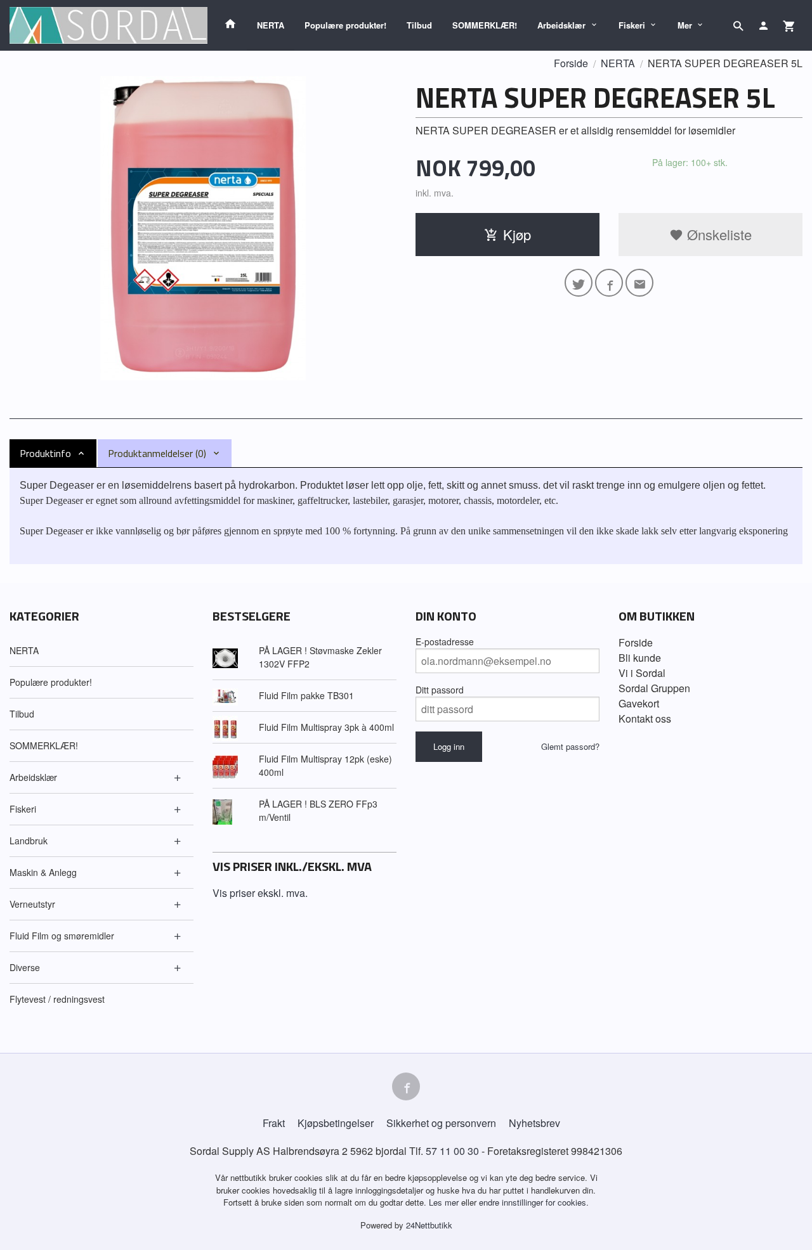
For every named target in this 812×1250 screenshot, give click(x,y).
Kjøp (517, 234)
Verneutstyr (32, 904)
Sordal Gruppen (654, 688)
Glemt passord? (570, 746)
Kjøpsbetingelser (336, 1123)
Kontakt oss (645, 718)
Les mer (445, 1202)
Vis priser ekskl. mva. (260, 893)
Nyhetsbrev (534, 1123)
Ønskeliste (717, 234)
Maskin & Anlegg (43, 872)
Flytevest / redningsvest (57, 999)
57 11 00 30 (452, 1151)
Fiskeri (632, 25)
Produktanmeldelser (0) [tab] (157, 453)
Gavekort (639, 703)
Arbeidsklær (561, 25)
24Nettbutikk (429, 1225)
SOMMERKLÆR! (484, 25)
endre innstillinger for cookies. (534, 1202)
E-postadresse (445, 641)
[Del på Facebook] (609, 283)
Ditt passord (440, 689)
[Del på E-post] (639, 283)
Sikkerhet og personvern (441, 1123)
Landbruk (29, 840)
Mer (685, 25)
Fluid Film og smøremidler (62, 935)
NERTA (270, 25)
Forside (571, 63)
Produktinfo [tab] (45, 453)
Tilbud (419, 25)
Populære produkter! (345, 25)
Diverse (25, 967)
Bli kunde (640, 657)
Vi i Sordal (642, 673)
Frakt (274, 1123)
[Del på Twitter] (579, 283)
